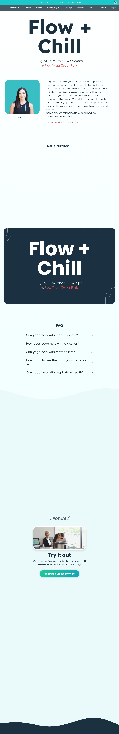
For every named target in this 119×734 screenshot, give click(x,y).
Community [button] (52, 8)
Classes (28, 7)
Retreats (80, 7)
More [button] (102, 7)
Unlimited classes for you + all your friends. (59, 2)
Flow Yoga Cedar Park (60, 65)
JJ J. (24, 117)
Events (39, 7)
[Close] (115, 2)
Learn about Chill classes (61, 122)
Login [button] (113, 7)
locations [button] (14, 7)
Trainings (68, 7)
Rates (92, 7)
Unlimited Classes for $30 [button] (59, 573)
